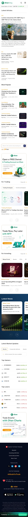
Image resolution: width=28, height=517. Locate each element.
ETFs (21, 259)
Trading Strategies (8, 187)
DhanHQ (14, 450)
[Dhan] (6, 2)
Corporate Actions (15, 349)
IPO (2, 15)
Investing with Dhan (14, 453)
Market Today (4, 68)
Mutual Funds (6, 259)
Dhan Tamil (14, 458)
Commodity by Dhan (14, 455)
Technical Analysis (21, 187)
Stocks (15, 259)
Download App (22, 514)
